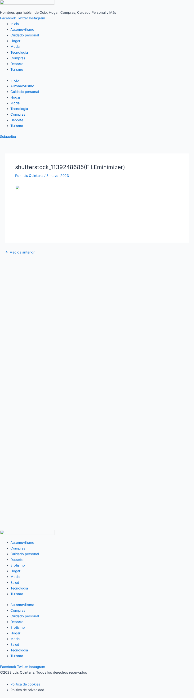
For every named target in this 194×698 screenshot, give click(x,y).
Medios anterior (20, 252)
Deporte (16, 64)
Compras (17, 58)
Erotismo (17, 565)
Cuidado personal (24, 35)
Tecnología (19, 52)
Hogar (15, 41)
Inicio (14, 24)
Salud (14, 582)
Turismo (16, 69)
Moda (15, 46)
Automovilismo (22, 29)
